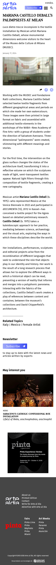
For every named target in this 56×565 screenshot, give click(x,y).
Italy (6, 324)
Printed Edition (29, 498)
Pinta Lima (29, 522)
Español (49, 3)
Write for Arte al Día (31, 504)
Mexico (15, 324)
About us (26, 495)
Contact (25, 501)
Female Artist (31, 324)
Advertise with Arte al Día (34, 507)
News (5, 411)
